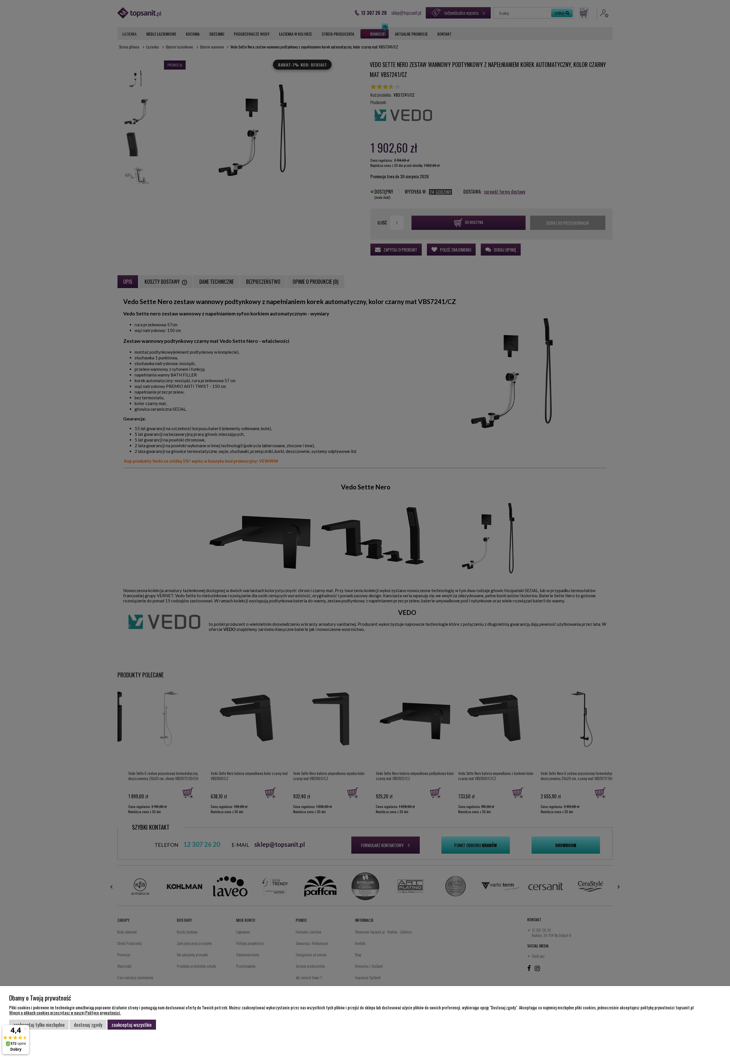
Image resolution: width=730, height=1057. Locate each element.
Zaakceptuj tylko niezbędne (39, 1024)
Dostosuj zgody (88, 1024)
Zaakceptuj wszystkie (131, 1024)
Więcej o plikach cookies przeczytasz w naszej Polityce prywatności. (65, 1012)
